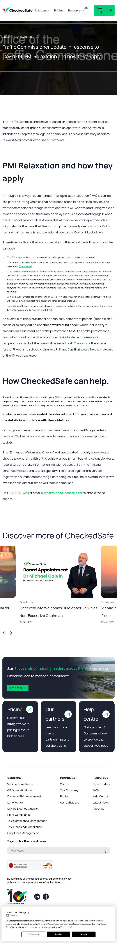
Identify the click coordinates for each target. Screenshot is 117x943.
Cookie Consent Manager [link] (16, 912)
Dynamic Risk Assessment (24, 796)
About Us (98, 808)
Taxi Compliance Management (27, 821)
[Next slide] (10, 633)
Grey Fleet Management (23, 833)
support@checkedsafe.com (61, 493)
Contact (65, 784)
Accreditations (69, 802)
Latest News (101, 802)
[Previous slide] (4, 633)
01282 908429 (19, 493)
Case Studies (101, 784)
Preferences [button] (66, 927)
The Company (69, 790)
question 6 (91, 271)
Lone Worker (15, 802)
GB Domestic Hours (19, 790)
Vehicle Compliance (20, 784)
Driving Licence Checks (22, 808)
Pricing (58, 10)
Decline (58, 934)
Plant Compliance (19, 814)
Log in (86, 10)
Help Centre (100, 796)
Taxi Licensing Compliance (24, 827)
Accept (84, 934)
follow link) (26, 266)
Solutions (41, 10)
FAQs (96, 790)
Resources (75, 10)
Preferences (33, 934)
